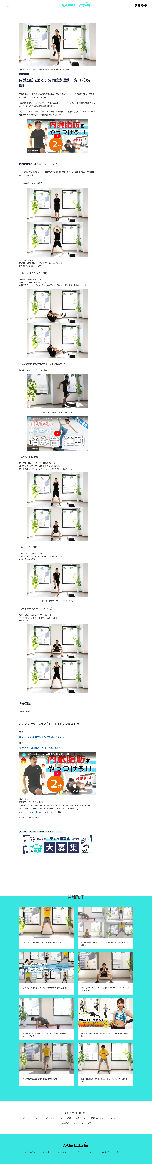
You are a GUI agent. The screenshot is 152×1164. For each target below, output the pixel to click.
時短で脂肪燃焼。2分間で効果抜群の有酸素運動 (40, 1079)
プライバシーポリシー (86, 1152)
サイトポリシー (63, 1152)
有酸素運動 (41, 832)
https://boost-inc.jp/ (38, 812)
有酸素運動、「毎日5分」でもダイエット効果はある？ (39, 748)
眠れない (66, 1122)
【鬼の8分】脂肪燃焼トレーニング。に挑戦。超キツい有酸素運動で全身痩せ (104, 943)
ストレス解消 (66, 1118)
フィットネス (23, 832)
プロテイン (113, 1118)
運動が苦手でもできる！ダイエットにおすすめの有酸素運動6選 (45, 988)
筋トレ (58, 832)
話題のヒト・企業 (83, 1122)
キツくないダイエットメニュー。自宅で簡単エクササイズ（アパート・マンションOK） (105, 989)
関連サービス (122, 1152)
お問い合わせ (30, 1152)
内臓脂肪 (32, 832)
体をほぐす (50, 1118)
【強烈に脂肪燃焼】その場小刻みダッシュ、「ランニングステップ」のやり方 (105, 1080)
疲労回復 (81, 1118)
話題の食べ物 (97, 1118)
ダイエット (50, 832)
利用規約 (105, 1152)
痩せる (126, 1118)
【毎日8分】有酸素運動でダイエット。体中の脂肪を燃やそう (43, 942)
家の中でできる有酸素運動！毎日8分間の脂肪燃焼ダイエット (43, 737)
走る (37, 1118)
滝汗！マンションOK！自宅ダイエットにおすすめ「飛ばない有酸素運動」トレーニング (46, 1034)
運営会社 (46, 1152)
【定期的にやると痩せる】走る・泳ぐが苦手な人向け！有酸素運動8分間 (105, 1034)
